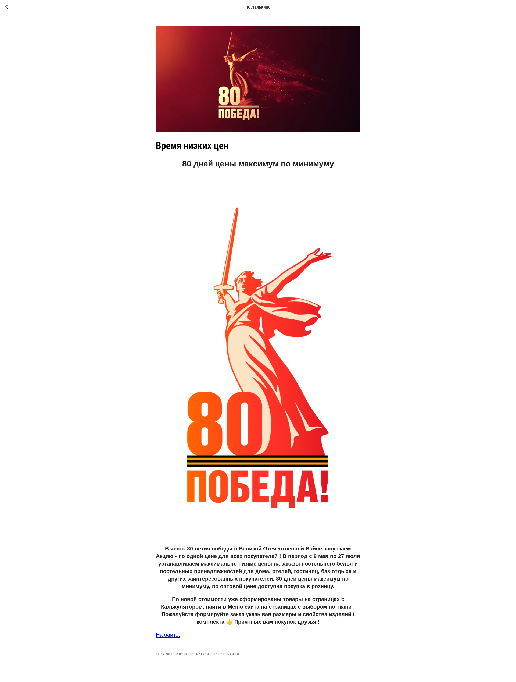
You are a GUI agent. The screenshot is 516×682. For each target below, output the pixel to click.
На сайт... (168, 635)
